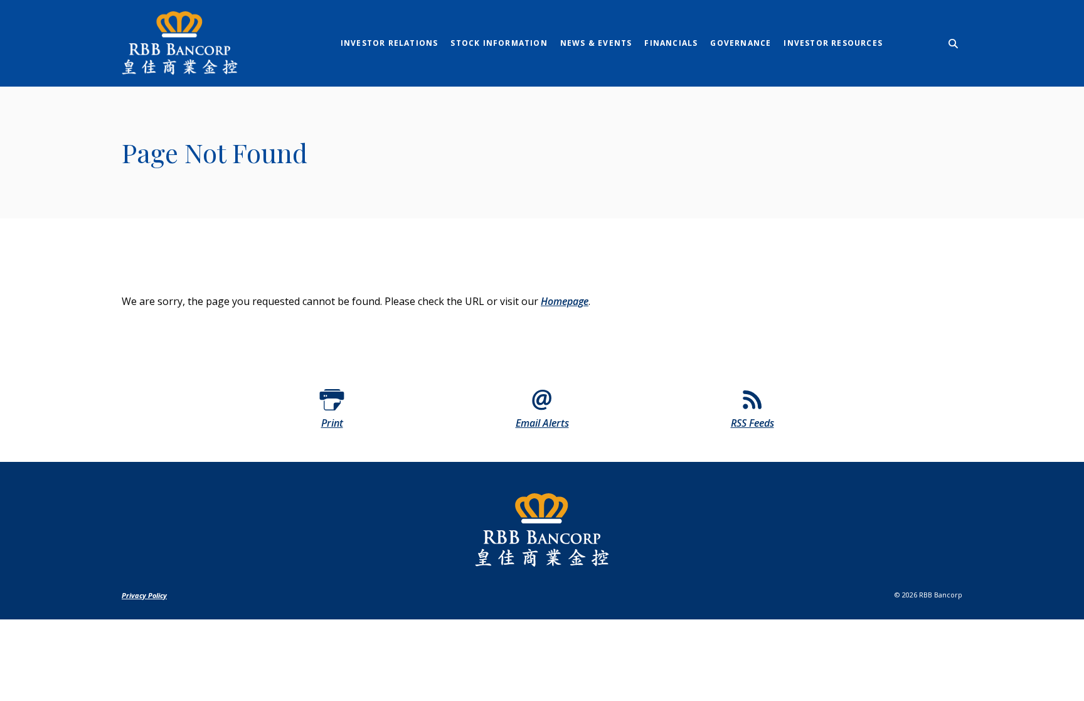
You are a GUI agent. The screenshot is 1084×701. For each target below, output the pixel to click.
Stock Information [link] (498, 43)
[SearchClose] (953, 43)
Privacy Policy (144, 595)
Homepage (564, 301)
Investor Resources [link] (833, 43)
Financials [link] (671, 43)
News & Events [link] (596, 43)
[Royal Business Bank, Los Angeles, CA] (200, 43)
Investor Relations (389, 43)
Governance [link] (740, 43)
